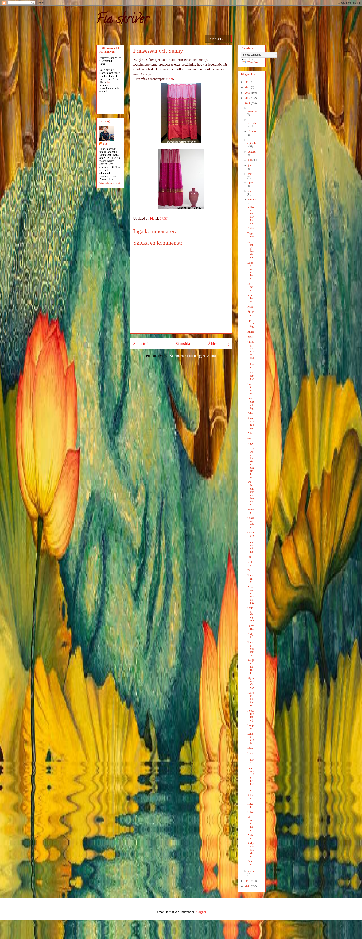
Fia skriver (122, 20)
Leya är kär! (250, 758)
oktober (252, 131)
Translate (253, 62)
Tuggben (250, 235)
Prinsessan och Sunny (250, 595)
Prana (250, 306)
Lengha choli (250, 738)
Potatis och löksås (250, 649)
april (250, 182)
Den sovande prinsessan (250, 779)
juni (250, 165)
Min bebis (250, 298)
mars (250, 191)
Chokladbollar (250, 523)
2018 (248, 87)
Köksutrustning (250, 715)
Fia (105, 143)
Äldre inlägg (218, 343)
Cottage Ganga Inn (250, 614)
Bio (249, 570)
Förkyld (250, 636)
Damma (250, 863)
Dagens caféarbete (250, 270)
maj (250, 174)
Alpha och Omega (250, 683)
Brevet (250, 511)
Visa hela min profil (110, 183)
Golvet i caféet (250, 389)
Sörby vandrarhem (250, 849)
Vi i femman (250, 823)
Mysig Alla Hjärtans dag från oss (250, 463)
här (171, 79)
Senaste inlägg (145, 343)
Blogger (200, 912)
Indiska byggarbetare (250, 215)
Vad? (249, 556)
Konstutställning (250, 403)
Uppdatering (250, 323)
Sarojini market (250, 666)
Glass (250, 748)
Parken (250, 837)
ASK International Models (250, 493)
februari (252, 199)
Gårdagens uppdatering (250, 542)
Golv (250, 438)
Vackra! (250, 564)
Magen (250, 805)
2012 (248, 98)
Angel (250, 331)
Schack (250, 797)
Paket (250, 433)
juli (250, 160)
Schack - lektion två (250, 699)
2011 (248, 103)
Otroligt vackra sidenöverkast (250, 355)
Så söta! (250, 287)
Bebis (250, 413)
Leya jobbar (250, 375)
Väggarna (250, 627)
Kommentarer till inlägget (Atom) (192, 356)
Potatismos (250, 578)
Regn (250, 443)
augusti (252, 151)
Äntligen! (250, 314)
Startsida (183, 343)
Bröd (250, 336)
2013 (248, 92)
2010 (248, 881)
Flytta (250, 228)
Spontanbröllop (250, 423)
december (252, 111)
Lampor (250, 727)
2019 (248, 82)
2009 (248, 886)
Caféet (250, 812)
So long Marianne (250, 249)
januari (251, 871)
